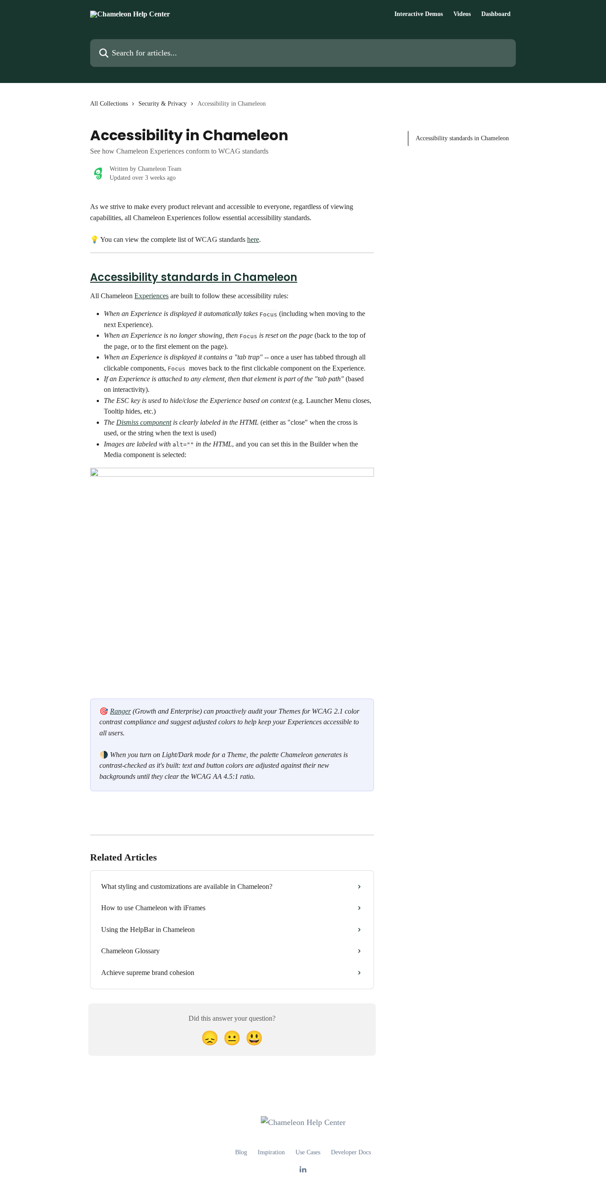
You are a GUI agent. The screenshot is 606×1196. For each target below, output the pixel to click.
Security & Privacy (162, 103)
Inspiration (271, 1152)
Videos (462, 14)
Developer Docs (351, 1152)
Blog (241, 1152)
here (253, 239)
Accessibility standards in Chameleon (193, 277)
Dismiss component (143, 422)
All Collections (109, 103)
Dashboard (496, 14)
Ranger (120, 711)
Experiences (151, 296)
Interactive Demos (418, 14)
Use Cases (307, 1152)
